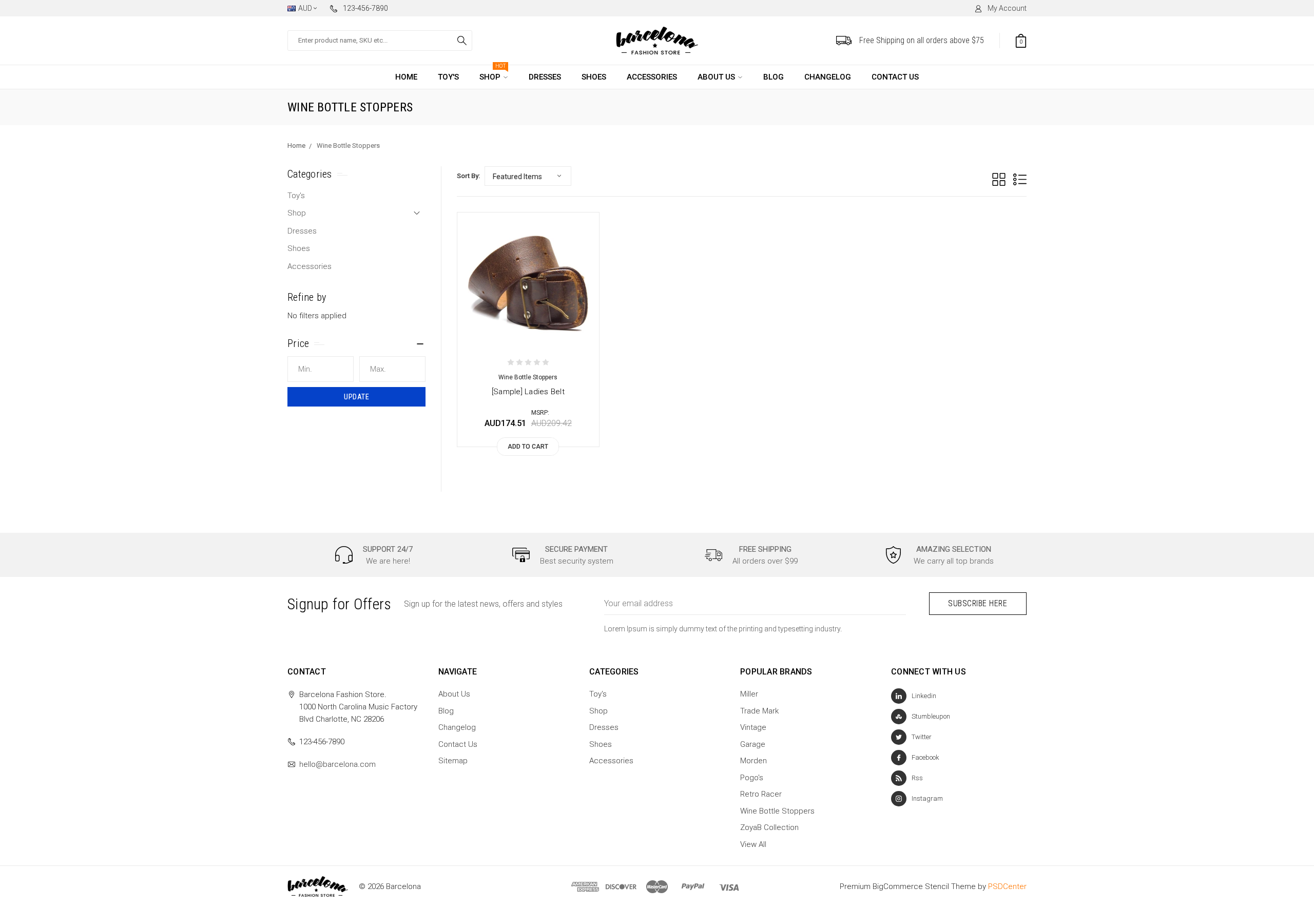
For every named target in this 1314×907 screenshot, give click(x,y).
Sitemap (453, 760)
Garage (752, 744)
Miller (749, 694)
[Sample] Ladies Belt (528, 391)
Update (356, 397)
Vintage (753, 727)
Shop (492, 73)
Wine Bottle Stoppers (777, 811)
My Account (1007, 8)
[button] (356, 343)
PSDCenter (1007, 886)
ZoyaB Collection (769, 827)
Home (406, 77)
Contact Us (895, 77)
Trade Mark (759, 711)
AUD (305, 8)
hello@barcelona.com (337, 764)
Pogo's (751, 777)
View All (753, 844)
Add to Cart (528, 446)
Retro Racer (761, 794)
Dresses (545, 77)
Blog (773, 77)
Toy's (448, 77)
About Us (716, 77)
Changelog (827, 77)
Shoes (594, 77)
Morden (753, 760)
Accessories (652, 77)
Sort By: (468, 176)
